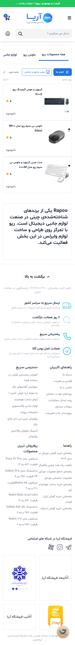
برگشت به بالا (35, 276)
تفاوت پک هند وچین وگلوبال (55, 465)
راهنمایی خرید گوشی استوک (56, 508)
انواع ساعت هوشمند (26, 399)
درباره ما (67, 375)
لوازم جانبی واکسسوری (25, 406)
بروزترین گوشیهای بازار (25, 387)
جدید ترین (14, 72)
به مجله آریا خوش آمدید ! (23, 393)
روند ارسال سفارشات (60, 400)
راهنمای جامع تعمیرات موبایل (55, 471)
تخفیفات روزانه (29, 412)
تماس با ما (66, 387)
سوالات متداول (63, 407)
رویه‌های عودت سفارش (59, 394)
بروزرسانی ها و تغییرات (58, 413)
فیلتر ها (60, 72)
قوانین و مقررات (63, 381)
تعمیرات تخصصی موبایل (58, 478)
